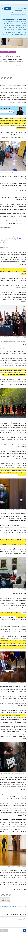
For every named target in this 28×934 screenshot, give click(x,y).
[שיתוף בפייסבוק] (1, 78)
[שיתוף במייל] (7, 78)
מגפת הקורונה (3, 906)
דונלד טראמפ (11, 908)
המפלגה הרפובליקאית (21, 908)
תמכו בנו (7, 8)
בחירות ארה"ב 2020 (13, 906)
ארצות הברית (23, 906)
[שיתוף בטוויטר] (4, 78)
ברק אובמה (3, 908)
